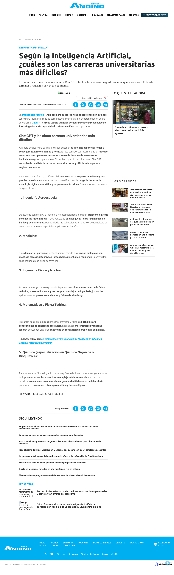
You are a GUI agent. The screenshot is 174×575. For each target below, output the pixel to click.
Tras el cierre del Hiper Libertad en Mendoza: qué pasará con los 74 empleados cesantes (62, 450)
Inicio (32, 15)
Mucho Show (137, 542)
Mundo (56, 545)
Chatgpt (59, 394)
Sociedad (82, 15)
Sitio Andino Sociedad (31, 105)
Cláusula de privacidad (110, 554)
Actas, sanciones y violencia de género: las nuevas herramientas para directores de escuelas (60, 442)
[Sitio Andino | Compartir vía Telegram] (105, 104)
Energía (69, 15)
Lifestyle (44, 545)
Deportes (134, 15)
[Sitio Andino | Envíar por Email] (98, 104)
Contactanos (73, 554)
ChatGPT (37, 122)
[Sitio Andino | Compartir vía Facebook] (75, 104)
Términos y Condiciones (90, 554)
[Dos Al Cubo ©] (163, 565)
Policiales (97, 15)
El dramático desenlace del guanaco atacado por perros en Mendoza (52, 463)
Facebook (40, 554)
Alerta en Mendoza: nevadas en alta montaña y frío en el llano (49, 469)
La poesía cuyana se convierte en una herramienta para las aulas (51, 435)
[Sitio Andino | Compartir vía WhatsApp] (90, 104)
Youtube (51, 554)
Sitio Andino (25, 39)
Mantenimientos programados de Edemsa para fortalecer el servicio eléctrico (57, 475)
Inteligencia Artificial (33, 114)
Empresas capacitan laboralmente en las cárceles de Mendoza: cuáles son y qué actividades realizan (58, 427)
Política (43, 15)
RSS (64, 554)
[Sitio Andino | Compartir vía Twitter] (83, 104)
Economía (56, 15)
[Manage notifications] (167, 563)
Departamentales (116, 15)
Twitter (45, 554)
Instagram (57, 554)
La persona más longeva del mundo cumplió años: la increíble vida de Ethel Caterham (61, 456)
